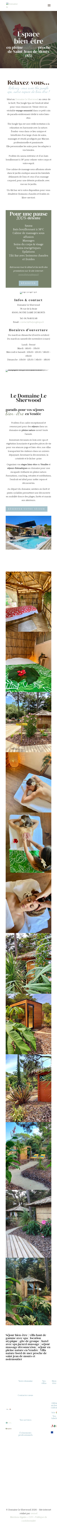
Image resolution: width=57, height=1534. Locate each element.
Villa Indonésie (44, 1434)
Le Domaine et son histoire (25, 1384)
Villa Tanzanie (44, 1487)
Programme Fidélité (25, 1387)
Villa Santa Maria (43, 1394)
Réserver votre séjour (26, 509)
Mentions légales (18, 1517)
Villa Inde (44, 1459)
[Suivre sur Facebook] (8, 1388)
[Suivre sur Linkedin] (8, 1392)
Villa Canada (44, 1450)
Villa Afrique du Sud (44, 1475)
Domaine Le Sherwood (26, 99)
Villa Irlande (44, 1469)
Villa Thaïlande (44, 1426)
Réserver (28, 283)
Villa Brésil (44, 1416)
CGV (31, 1517)
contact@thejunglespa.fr (32, 322)
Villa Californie (44, 1440)
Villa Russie (44, 1464)
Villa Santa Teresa (43, 1399)
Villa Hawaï (44, 1481)
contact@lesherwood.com (25, 1405)
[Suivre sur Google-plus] (8, 1401)
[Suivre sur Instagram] (8, 1397)
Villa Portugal (44, 1445)
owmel (34, 1513)
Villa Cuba (44, 1430)
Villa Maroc (44, 1455)
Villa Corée (43, 1421)
